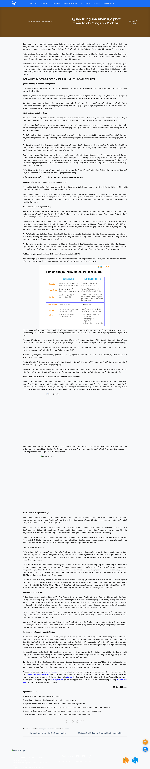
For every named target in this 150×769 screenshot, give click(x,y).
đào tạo (69, 677)
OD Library (96, 3)
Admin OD (133, 23)
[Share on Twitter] (71, 721)
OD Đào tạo (44, 3)
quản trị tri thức (56, 680)
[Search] (137, 3)
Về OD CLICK (85, 3)
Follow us (67, 756)
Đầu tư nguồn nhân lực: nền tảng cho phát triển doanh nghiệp (100, 733)
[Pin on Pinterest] (78, 721)
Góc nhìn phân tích (36, 21)
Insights (48, 21)
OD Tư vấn (33, 3)
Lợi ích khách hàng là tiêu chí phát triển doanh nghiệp (46, 733)
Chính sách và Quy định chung (82, 761)
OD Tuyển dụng (108, 3)
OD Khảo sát (56, 3)
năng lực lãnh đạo (50, 672)
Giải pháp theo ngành (70, 3)
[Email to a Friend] (75, 721)
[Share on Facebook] (67, 721)
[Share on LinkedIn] (82, 721)
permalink (66, 729)
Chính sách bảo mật (64, 761)
